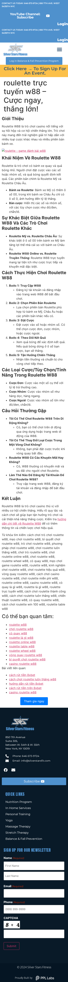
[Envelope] (13, 770)
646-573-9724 (31, 3)
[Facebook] (5, 770)
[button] (59, 50)
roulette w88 (18, 624)
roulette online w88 (22, 642)
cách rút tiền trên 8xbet (25, 688)
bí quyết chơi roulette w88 (27, 659)
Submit (11, 946)
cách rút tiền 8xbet (22, 675)
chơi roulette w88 (21, 629)
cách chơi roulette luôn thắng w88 (32, 679)
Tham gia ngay (34, 701)
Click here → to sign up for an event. (35, 71)
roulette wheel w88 (22, 650)
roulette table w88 (21, 646)
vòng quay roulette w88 (25, 655)
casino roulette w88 (22, 664)
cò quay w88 (18, 633)
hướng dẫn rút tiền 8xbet (26, 683)
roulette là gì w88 (21, 637)
